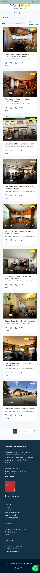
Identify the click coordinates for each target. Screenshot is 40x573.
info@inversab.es (13, 549)
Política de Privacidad (12, 512)
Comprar (8, 504)
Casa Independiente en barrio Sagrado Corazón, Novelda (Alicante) (19, 55)
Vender (7, 502)
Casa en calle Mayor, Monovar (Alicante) (20, 144)
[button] (35, 568)
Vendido (32, 338)
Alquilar (7, 507)
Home (5, 13)
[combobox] (20, 23)
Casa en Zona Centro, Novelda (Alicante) (20, 321)
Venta (32, 29)
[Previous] (4, 431)
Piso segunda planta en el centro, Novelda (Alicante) (17, 100)
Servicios (8, 510)
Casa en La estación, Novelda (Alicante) (20, 409)
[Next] (30, 431)
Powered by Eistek (11, 518)
